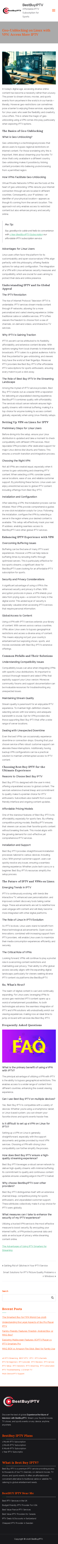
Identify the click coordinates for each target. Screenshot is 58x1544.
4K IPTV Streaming (10, 1358)
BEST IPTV (23, 1358)
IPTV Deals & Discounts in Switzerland (19, 1518)
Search (5, 1291)
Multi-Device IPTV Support (13, 1374)
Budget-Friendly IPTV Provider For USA (19, 1505)
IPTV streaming (32, 1366)
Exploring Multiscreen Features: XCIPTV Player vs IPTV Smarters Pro (27, 1342)
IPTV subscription (47, 1366)
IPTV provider (24, 1362)
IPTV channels (41, 1358)
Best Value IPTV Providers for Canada (18, 1514)
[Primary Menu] (54, 10)
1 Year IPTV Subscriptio (12, 1452)
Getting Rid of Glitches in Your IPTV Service (26, 1265)
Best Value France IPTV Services (16, 1510)
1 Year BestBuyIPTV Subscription (26, 234)
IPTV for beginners (10, 1362)
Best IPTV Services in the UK (14, 1501)
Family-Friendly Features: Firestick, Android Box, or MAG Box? (27, 1333)
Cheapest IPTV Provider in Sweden (17, 1523)
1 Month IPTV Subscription (14, 1442)
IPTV (32, 1358)
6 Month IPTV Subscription (14, 1448)
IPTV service (49, 1362)
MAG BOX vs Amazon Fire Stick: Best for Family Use (28, 1348)
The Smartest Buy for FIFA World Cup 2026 (24, 1317)
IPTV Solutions (19, 1366)
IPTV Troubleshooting (11, 1370)
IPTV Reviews (37, 1362)
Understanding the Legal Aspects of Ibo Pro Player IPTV (28, 1324)
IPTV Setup (6, 1366)
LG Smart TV (26, 1370)
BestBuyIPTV (33, 5)
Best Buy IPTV (26, 1463)
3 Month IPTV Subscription (14, 1445)
